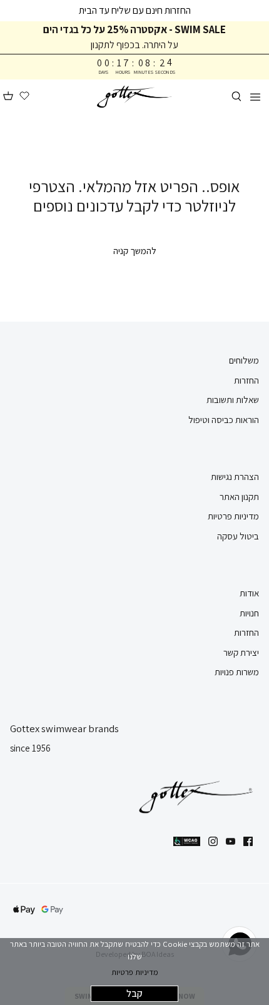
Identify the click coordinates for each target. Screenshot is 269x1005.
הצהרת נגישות (235, 476)
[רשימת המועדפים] (24, 96)
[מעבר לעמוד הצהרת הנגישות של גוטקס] (186, 841)
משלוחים (244, 360)
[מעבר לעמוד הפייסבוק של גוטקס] (248, 841)
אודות (249, 593)
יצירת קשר (241, 652)
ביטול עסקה (238, 536)
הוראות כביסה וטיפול (223, 420)
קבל (134, 993)
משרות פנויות (237, 672)
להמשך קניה (134, 251)
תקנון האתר (239, 496)
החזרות (246, 380)
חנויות (249, 613)
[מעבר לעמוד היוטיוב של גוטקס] (230, 841)
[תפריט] (255, 96)
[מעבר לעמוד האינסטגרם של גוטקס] (213, 841)
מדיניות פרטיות (134, 972)
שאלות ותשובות (232, 400)
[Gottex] (134, 97)
